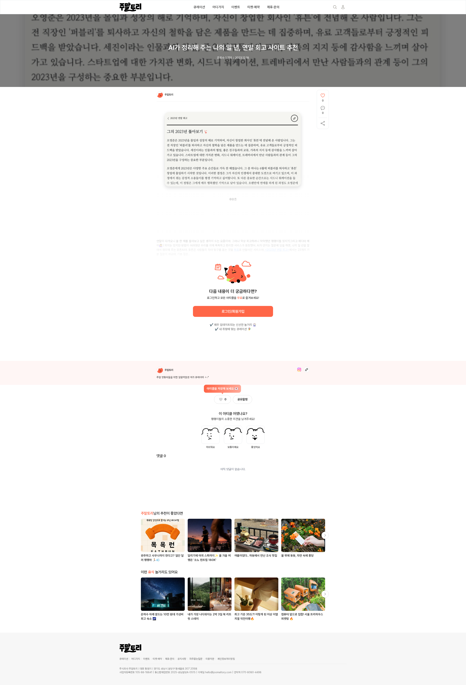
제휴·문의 (273, 7)
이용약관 (210, 658)
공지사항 (181, 658)
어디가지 (218, 7)
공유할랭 (242, 399)
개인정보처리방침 (226, 658)
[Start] (343, 7)
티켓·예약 (253, 7)
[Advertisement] (233, 345)
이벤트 (235, 7)
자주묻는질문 (195, 658)
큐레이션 (199, 7)
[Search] (335, 7)
